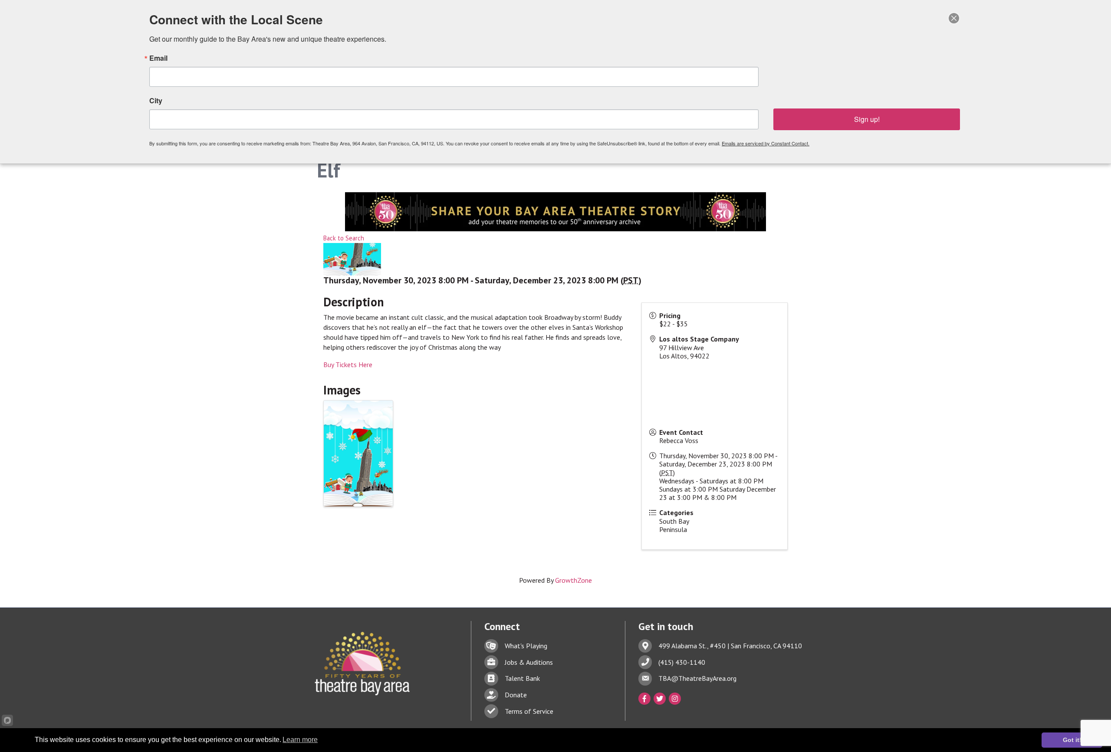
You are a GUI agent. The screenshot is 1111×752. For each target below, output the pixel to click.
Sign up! (867, 119)
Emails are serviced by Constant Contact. (765, 143)
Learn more (300, 739)
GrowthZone (573, 580)
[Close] (954, 18)
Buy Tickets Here (347, 364)
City (155, 100)
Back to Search (343, 238)
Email (158, 58)
